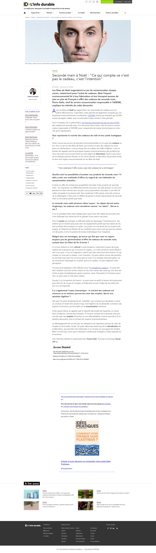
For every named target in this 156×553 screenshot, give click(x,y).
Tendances (64, 536)
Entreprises (93, 528)
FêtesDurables (30, 178)
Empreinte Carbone (31, 188)
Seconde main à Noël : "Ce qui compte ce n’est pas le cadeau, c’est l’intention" (59, 17)
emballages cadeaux (99, 268)
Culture (92, 533)
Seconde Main (30, 183)
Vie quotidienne (95, 541)
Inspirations (79, 533)
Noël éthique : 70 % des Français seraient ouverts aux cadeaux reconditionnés (32, 159)
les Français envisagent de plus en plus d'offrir (100, 122)
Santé (77, 528)
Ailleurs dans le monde (67, 528)
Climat (92, 539)
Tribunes (63, 533)
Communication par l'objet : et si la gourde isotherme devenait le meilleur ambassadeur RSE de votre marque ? (58, 495)
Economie (93, 531)
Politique (78, 531)
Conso (33, 17)
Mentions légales (48, 533)
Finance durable (65, 13)
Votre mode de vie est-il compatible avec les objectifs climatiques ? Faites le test (111, 505)
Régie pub (46, 531)
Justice (63, 531)
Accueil (25, 13)
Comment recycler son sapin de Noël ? (32, 130)
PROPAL (96, 549)
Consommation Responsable (30, 172)
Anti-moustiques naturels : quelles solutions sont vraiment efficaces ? (58, 505)
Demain (49, 13)
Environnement (30, 185)
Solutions (63, 539)
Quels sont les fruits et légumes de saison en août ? (113, 493)
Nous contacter (47, 528)
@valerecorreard (33, 99)
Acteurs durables (112, 13)
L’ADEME (91, 115)
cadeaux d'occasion (31, 180)
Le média (81, 13)
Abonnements (95, 13)
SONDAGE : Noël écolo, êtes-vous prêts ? (32, 120)
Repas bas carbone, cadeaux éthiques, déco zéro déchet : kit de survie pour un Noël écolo (32, 144)
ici (57, 341)
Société (63, 541)
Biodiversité (79, 536)
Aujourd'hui (35, 13)
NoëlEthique (29, 175)
